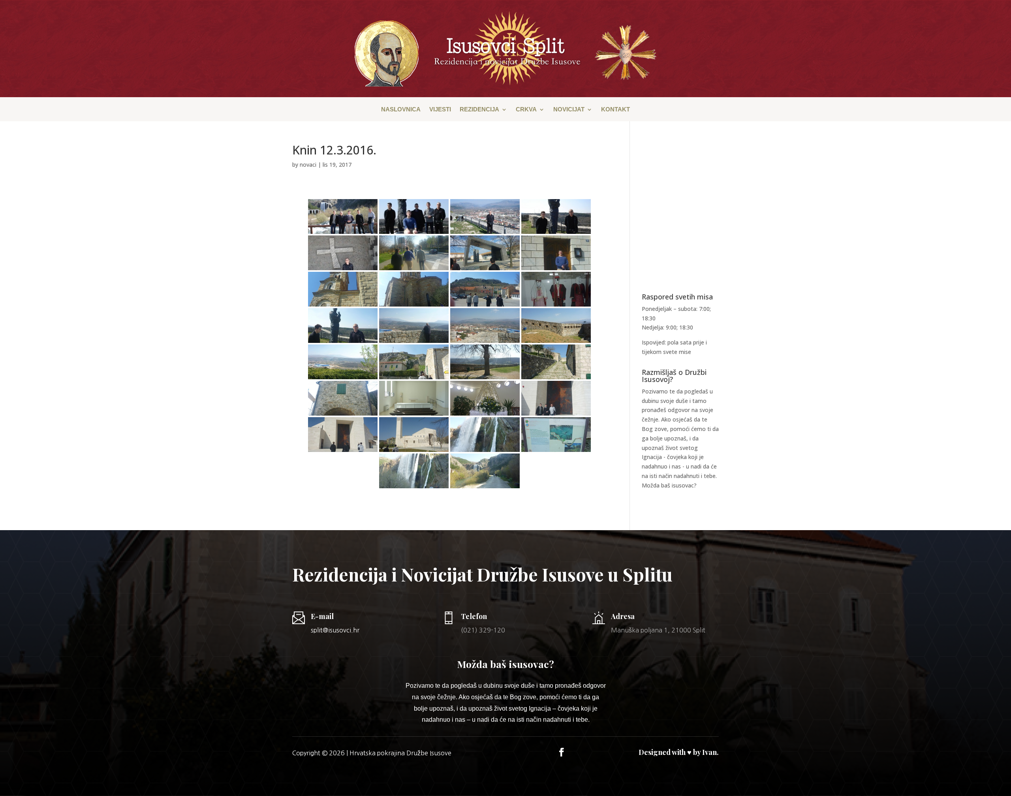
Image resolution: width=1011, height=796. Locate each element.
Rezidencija (479, 110)
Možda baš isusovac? (669, 485)
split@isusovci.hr (335, 630)
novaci (308, 164)
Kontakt (615, 110)
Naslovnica (401, 110)
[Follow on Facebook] (561, 752)
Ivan (709, 752)
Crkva (526, 110)
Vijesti (440, 110)
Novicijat (568, 110)
